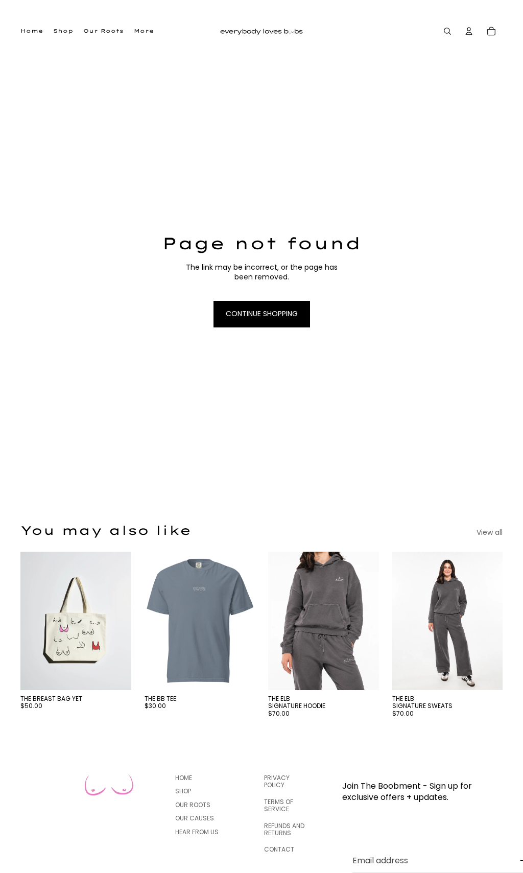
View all (490, 532)
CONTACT (279, 849)
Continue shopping (262, 314)
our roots (192, 804)
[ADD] (115, 674)
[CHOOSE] (239, 674)
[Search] (447, 31)
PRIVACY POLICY (277, 781)
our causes (194, 818)
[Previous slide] (31, 621)
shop (183, 791)
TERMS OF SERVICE (278, 805)
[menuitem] (144, 30)
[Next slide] (120, 621)
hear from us (197, 832)
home (183, 777)
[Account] (469, 31)
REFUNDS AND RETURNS (284, 829)
